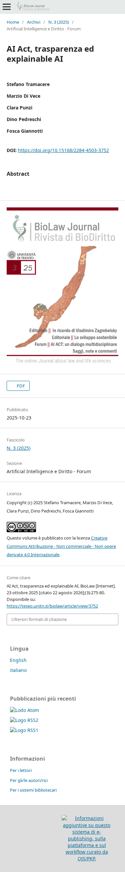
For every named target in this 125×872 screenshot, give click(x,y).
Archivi (33, 22)
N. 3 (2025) (58, 22)
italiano (18, 670)
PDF (20, 386)
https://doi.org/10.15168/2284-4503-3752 (63, 150)
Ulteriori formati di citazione (39, 619)
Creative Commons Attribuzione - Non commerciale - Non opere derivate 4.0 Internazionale (61, 546)
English (18, 660)
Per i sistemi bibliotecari (33, 790)
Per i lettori (21, 770)
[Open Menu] (6, 6)
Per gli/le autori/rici (29, 780)
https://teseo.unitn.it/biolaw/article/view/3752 (52, 606)
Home (13, 22)
